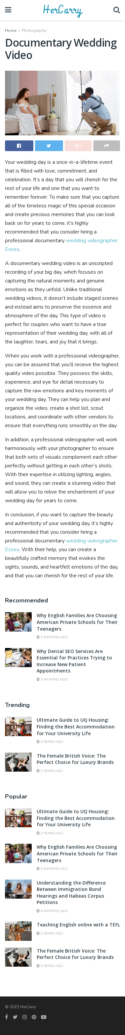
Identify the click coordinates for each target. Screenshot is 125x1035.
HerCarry (62, 10)
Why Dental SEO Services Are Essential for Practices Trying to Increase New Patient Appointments (74, 661)
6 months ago (54, 911)
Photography (34, 30)
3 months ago (54, 637)
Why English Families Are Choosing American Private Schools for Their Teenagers (77, 622)
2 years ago (51, 741)
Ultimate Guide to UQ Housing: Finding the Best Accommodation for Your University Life (76, 726)
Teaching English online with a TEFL (78, 924)
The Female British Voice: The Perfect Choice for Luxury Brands (75, 759)
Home (10, 30)
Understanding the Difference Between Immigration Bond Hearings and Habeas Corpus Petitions (71, 893)
